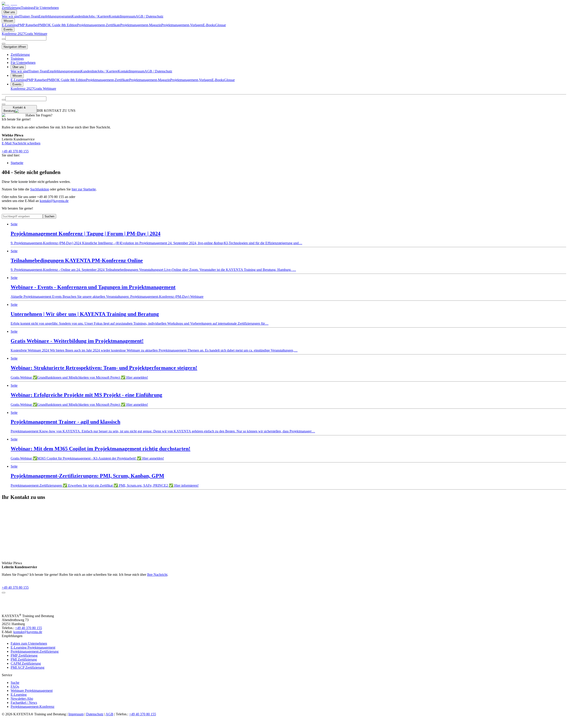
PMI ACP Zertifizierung (27, 667)
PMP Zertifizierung (24, 655)
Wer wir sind (11, 16)
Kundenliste (80, 16)
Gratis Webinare (36, 34)
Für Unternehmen (46, 8)
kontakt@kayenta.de (54, 201)
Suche (15, 682)
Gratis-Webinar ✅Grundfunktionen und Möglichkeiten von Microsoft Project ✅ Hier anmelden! (104, 367)
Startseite (17, 163)
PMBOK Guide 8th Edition (57, 25)
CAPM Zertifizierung (26, 663)
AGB (109, 714)
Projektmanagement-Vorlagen (182, 25)
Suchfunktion (39, 189)
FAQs (15, 686)
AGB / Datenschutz (149, 16)
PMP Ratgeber (28, 25)
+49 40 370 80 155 (15, 151)
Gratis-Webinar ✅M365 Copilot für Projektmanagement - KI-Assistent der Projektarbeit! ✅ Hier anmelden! (100, 448)
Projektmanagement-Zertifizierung (35, 651)
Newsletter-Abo (22, 698)
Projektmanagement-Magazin (140, 25)
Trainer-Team (29, 16)
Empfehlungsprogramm (55, 16)
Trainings (27, 8)
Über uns (9, 12)
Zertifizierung (11, 8)
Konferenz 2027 (13, 34)
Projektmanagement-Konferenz (32, 706)
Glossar (220, 25)
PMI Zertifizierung (24, 659)
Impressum (128, 16)
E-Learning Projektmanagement (33, 647)
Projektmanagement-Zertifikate (98, 25)
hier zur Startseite (84, 189)
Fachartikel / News (24, 702)
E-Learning (10, 25)
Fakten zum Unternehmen (29, 643)
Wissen (8, 20)
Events (8, 29)
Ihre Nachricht (157, 574)
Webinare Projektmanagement (32, 690)
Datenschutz (94, 714)
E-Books (209, 25)
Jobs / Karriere (99, 16)
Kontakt (114, 16)
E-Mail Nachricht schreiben (21, 143)
